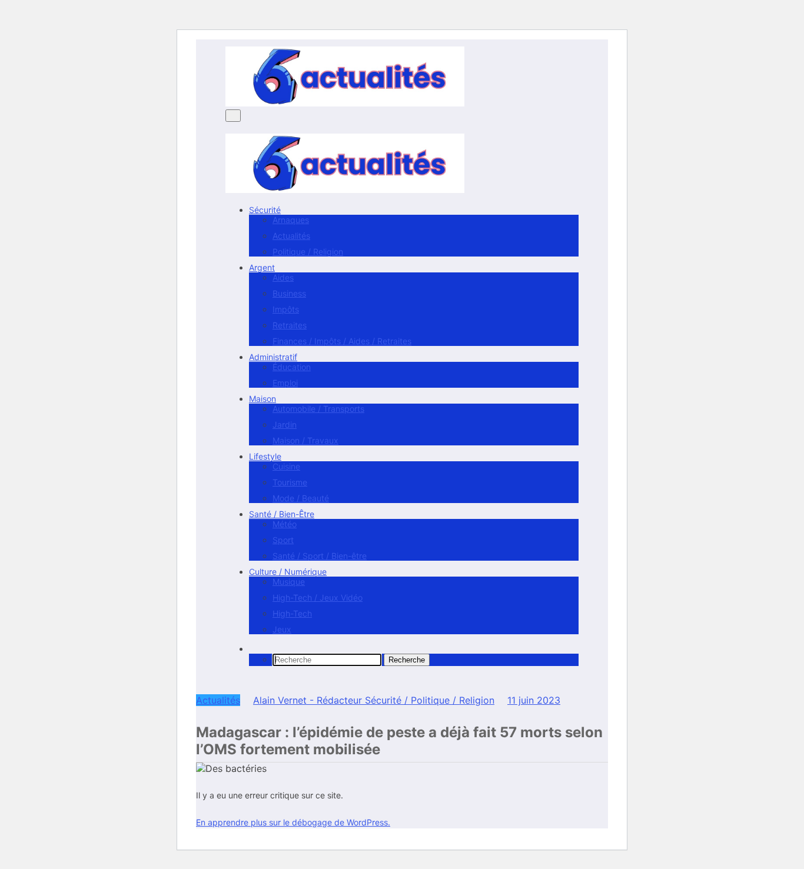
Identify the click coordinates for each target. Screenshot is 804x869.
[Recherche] (252, 649)
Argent (262, 267)
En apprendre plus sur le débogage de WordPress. (293, 822)
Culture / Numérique (288, 572)
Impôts (286, 309)
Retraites (290, 325)
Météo (285, 524)
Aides (283, 277)
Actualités (291, 236)
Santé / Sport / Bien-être (320, 556)
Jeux (282, 629)
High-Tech (292, 613)
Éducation (292, 367)
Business (289, 293)
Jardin (285, 424)
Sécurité (265, 210)
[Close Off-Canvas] (228, 128)
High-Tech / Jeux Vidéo (318, 597)
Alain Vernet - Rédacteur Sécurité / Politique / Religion (373, 700)
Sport (283, 540)
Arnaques (291, 220)
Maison (262, 399)
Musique (289, 582)
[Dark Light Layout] (228, 681)
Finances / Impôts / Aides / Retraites (342, 341)
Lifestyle (265, 456)
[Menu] (233, 115)
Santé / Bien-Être (281, 514)
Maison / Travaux (305, 440)
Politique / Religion (308, 252)
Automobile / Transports (318, 409)
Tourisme (290, 482)
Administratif (273, 357)
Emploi (285, 383)
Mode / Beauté (301, 498)
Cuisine (286, 466)
